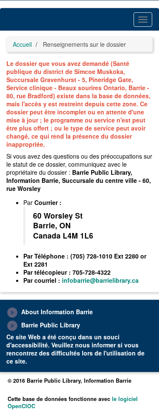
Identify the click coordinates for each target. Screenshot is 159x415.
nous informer (95, 345)
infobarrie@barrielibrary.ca (100, 280)
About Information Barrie (57, 311)
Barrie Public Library (50, 325)
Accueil (22, 44)
